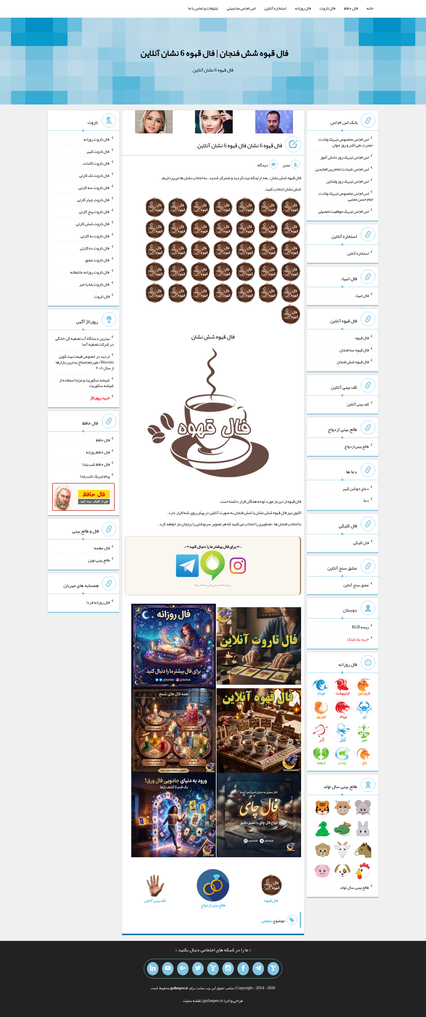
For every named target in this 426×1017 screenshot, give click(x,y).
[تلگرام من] (258, 968)
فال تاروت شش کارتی (93, 224)
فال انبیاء (362, 295)
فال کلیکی (361, 543)
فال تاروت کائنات (96, 163)
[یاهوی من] (273, 968)
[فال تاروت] (258, 647)
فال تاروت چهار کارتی (93, 199)
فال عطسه (102, 548)
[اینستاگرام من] (228, 968)
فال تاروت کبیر (98, 151)
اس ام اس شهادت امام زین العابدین (342, 169)
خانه (370, 8)
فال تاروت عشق (97, 260)
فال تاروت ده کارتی (95, 248)
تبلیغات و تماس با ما (203, 8)
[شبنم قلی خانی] (154, 123)
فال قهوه (362, 338)
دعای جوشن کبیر (356, 488)
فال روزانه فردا (98, 602)
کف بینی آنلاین (358, 404)
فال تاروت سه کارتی (94, 187)
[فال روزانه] (173, 647)
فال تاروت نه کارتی (95, 236)
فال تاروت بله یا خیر (94, 284)
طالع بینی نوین (99, 560)
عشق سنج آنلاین (356, 585)
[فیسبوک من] (243, 968)
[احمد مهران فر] (274, 123)
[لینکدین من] (153, 968)
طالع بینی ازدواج (356, 446)
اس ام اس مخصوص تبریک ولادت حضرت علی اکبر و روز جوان (345, 142)
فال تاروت (327, 8)
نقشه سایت (192, 1000)
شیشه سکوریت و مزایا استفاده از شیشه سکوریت (86, 383)
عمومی (266, 921)
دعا (366, 500)
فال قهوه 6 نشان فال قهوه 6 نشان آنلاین (239, 145)
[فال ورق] (173, 816)
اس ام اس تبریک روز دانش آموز (344, 157)
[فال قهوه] (258, 732)
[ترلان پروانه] (214, 123)
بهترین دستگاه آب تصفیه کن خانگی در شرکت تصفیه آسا (84, 341)
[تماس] (213, 968)
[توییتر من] (198, 968)
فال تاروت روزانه (96, 139)
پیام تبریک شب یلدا (95, 476)
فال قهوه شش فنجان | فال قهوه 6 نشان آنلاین (214, 53)
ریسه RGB (360, 627)
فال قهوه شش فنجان (353, 362)
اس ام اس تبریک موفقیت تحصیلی (343, 211)
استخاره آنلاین (275, 8)
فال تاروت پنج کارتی (94, 212)
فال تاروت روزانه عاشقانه (90, 272)
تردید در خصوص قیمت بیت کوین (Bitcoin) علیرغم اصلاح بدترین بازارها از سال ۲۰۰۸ (85, 362)
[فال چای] (258, 816)
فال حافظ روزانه (98, 452)
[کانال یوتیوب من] (168, 968)
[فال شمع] (173, 732)
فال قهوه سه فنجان (354, 350)
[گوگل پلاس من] (183, 968)
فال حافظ (351, 8)
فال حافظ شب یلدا (96, 464)
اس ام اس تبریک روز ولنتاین (347, 181)
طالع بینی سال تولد (354, 887)
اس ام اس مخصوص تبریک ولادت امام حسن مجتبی (345, 196)
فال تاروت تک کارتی (94, 175)
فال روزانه (303, 8)
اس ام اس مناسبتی (241, 8)
